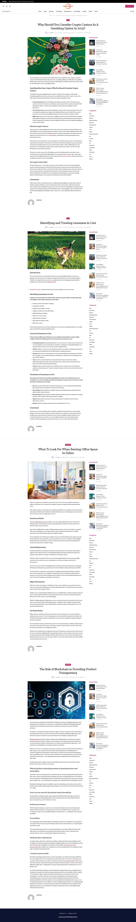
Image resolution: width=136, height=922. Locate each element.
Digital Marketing (93, 120)
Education (91, 122)
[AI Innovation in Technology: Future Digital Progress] (92, 42)
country (60, 585)
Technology (59, 11)
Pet (90, 143)
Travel (95, 11)
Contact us (62, 913)
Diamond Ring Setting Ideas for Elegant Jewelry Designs (21, 1)
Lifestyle (91, 138)
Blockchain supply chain (36, 739)
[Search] (131, 11)
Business (51, 11)
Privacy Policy (72, 913)
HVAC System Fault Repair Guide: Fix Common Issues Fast (101, 62)
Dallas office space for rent (42, 522)
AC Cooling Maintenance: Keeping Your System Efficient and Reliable (102, 101)
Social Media (77, 11)
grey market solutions (69, 860)
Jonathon (52, 32)
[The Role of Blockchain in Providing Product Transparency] (56, 700)
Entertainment (67, 11)
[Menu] (133, 11)
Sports (90, 150)
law (90, 136)
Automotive (92, 115)
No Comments (80, 32)
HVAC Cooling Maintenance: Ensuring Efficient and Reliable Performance (102, 91)
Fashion (84, 11)
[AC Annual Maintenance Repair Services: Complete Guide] (92, 52)
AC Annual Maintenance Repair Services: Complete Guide (101, 52)
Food (90, 129)
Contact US (130, 6)
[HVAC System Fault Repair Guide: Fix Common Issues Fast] (92, 62)
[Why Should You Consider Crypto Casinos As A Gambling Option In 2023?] (56, 56)
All (68, 20)
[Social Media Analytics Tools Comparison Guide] (92, 72)
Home (40, 11)
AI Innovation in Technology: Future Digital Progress (101, 42)
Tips (90, 154)
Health (90, 11)
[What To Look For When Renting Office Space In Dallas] (56, 480)
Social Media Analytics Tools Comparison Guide (101, 71)
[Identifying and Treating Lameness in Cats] (56, 250)
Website (91, 159)
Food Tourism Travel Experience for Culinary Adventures (102, 80)
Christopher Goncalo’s (35, 289)
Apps (90, 113)
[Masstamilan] (68, 6)
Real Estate (91, 145)
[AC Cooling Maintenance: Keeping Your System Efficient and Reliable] (92, 101)
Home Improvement (93, 134)
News (45, 11)
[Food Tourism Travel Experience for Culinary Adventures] (92, 81)
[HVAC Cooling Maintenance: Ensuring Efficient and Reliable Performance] (92, 90)
